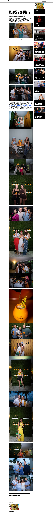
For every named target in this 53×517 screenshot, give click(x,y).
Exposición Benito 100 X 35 (13, 511)
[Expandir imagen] (21, 119)
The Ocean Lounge (17, 495)
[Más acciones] (32, 8)
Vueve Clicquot (11, 495)
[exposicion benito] (14, 507)
